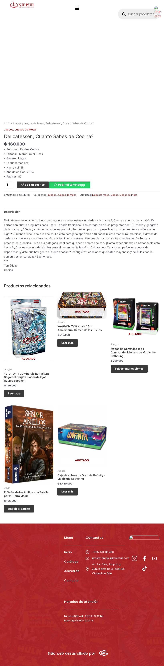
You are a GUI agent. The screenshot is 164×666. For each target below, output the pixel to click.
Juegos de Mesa (34, 123)
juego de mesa (100, 194)
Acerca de (71, 571)
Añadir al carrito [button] (19, 508)
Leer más (14, 393)
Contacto (71, 580)
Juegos (17, 123)
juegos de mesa (128, 194)
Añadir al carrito (33, 185)
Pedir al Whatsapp (71, 185)
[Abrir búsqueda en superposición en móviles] (139, 14)
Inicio (7, 123)
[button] (77, 7)
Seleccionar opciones (129, 368)
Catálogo (71, 562)
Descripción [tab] (12, 211)
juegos (114, 194)
